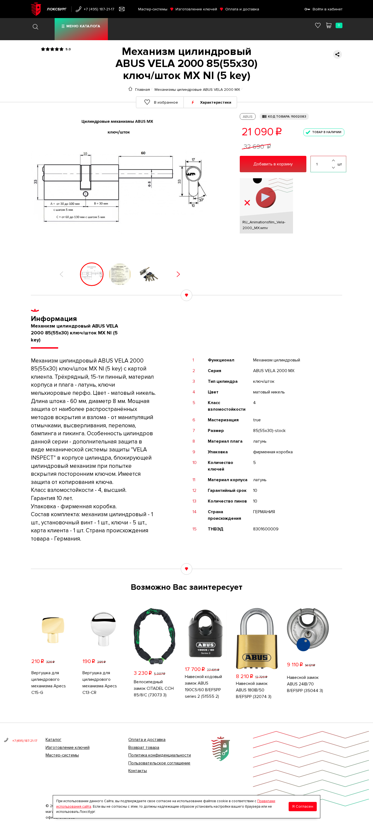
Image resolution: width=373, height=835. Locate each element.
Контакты (137, 770)
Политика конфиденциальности (159, 755)
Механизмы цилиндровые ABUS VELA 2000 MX (197, 89)
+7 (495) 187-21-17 (99, 9)
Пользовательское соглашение (159, 763)
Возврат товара (143, 747)
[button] (61, 274)
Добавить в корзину (273, 164)
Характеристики (215, 102)
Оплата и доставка (242, 9)
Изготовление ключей (196, 9)
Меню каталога (83, 26)
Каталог (53, 739)
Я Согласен (302, 806)
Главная (142, 89)
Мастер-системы (152, 9)
